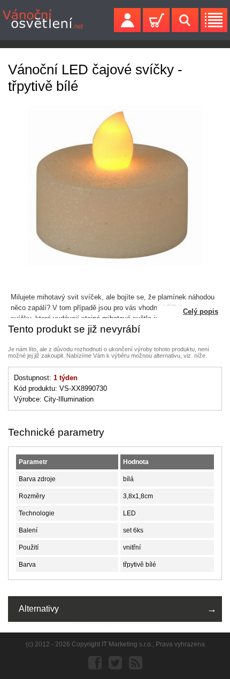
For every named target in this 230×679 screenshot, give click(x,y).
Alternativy (39, 608)
